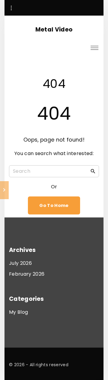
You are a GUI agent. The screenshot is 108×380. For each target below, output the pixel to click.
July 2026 (20, 263)
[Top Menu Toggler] (94, 47)
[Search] (93, 171)
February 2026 (26, 274)
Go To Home (53, 205)
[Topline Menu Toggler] (11, 8)
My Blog (18, 312)
